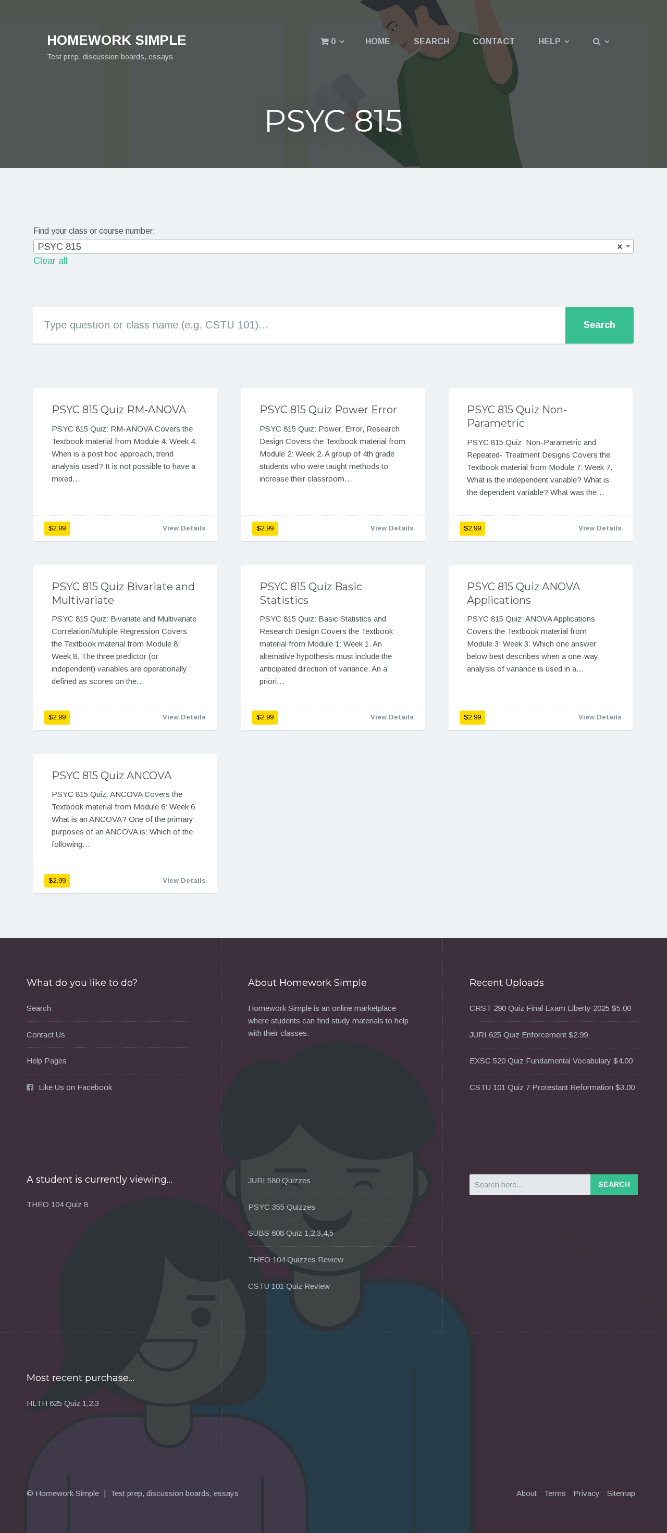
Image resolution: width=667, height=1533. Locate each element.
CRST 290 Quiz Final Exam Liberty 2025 (540, 1008)
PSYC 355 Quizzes (281, 1206)
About (526, 1493)
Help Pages (47, 1060)
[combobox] (333, 246)
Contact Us (46, 1034)
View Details (184, 528)
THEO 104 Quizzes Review (295, 1259)
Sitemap (621, 1493)
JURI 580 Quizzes (279, 1180)
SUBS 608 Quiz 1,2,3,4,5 (291, 1232)
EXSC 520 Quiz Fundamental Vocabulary (540, 1060)
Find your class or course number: (94, 230)
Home (377, 41)
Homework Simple (117, 40)
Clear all (50, 261)
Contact (494, 41)
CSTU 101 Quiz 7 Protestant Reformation (541, 1087)
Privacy (586, 1493)
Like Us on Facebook (75, 1087)
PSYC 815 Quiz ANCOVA (111, 775)
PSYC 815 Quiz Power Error (328, 409)
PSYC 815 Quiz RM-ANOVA (119, 409)
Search (431, 41)
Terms (555, 1493)
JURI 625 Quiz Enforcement (518, 1034)
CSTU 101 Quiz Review (289, 1286)
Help (549, 41)
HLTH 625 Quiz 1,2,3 (63, 1403)
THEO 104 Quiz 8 (57, 1204)
